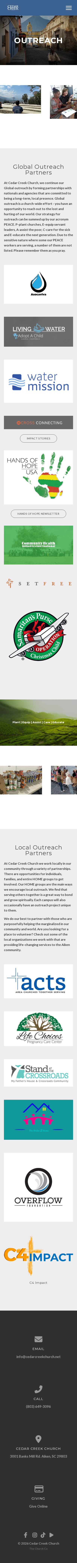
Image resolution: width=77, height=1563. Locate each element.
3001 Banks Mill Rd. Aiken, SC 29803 (38, 1456)
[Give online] (38, 1489)
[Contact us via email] (38, 1339)
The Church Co (38, 1548)
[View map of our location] (38, 1439)
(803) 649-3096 (38, 1406)
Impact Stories (38, 438)
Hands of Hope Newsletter (38, 513)
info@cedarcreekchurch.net (38, 1356)
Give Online (38, 1506)
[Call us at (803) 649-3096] (38, 1389)
